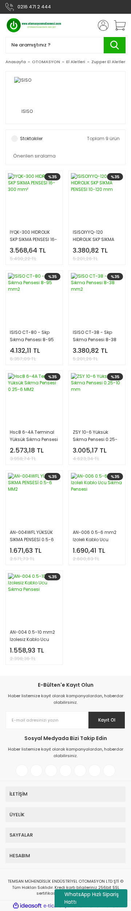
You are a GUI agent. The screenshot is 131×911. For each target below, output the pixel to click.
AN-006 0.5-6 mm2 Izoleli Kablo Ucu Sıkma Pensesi (94, 536)
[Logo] (34, 25)
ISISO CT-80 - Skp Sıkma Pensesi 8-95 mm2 (32, 336)
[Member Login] (101, 25)
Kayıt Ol (106, 720)
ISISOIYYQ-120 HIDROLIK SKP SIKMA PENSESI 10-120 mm (94, 236)
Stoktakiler (31, 138)
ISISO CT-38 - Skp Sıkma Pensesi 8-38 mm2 (94, 336)
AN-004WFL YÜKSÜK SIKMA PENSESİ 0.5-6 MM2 (32, 536)
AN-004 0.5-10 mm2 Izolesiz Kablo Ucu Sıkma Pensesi (32, 636)
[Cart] (117, 25)
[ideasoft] (27, 905)
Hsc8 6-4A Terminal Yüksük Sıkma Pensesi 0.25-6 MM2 (34, 436)
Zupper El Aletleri (108, 62)
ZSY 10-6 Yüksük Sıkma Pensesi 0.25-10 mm (95, 436)
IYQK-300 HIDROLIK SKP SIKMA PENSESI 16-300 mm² (33, 236)
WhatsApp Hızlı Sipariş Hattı (91, 898)
